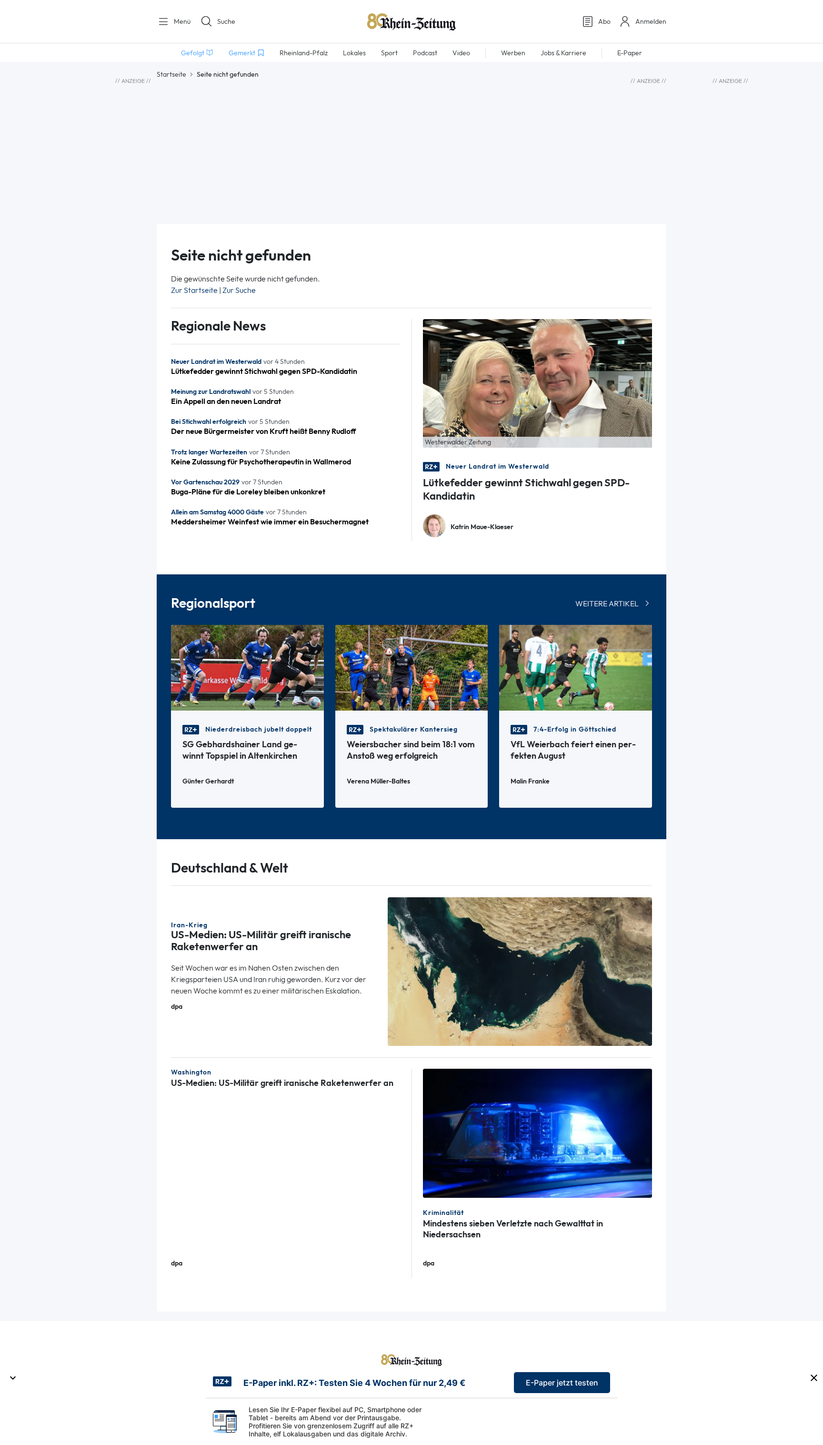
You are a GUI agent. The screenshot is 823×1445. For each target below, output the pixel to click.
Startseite (171, 74)
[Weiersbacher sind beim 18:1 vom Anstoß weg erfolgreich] (411, 667)
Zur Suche (239, 290)
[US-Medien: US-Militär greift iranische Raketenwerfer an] (520, 971)
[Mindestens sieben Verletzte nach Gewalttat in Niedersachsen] (537, 1132)
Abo (604, 21)
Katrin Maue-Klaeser (482, 527)
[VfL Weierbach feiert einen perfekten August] (575, 667)
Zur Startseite (194, 290)
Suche (226, 21)
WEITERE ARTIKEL (607, 604)
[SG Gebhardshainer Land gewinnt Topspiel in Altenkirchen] (247, 667)
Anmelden (650, 21)
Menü (181, 21)
